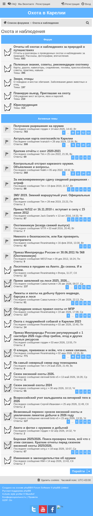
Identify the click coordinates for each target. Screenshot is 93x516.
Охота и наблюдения (23, 31)
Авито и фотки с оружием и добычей (41, 427)
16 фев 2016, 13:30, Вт (71, 243)
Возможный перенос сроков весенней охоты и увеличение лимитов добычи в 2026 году (48, 413)
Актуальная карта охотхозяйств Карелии (43, 138)
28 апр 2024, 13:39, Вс (65, 141)
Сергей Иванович (50, 404)
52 (83, 132)
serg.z (43, 388)
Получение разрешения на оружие (39, 126)
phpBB (27, 487)
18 (73, 145)
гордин (44, 129)
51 (78, 132)
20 (83, 145)
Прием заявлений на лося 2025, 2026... (42, 280)
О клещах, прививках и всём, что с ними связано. (50, 350)
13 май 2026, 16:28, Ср (74, 377)
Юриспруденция (25, 105)
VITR (43, 228)
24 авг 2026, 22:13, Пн (70, 299)
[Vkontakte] (34, 509)
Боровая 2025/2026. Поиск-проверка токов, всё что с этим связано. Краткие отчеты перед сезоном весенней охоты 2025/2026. (52, 442)
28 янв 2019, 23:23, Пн (60, 201)
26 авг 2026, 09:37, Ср (70, 283)
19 (78, 145)
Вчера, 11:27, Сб (67, 273)
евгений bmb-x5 (49, 377)
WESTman (46, 258)
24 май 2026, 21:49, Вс (60, 365)
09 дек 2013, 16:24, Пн (67, 258)
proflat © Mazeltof (25, 494)
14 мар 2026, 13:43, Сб (60, 461)
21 (88, 145)
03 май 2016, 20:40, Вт (61, 228)
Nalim (43, 170)
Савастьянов (48, 283)
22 (73, 173)
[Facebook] (52, 509)
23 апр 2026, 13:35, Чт (73, 418)
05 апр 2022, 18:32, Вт (61, 170)
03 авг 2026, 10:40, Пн (70, 324)
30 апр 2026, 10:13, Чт (62, 388)
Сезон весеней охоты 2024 (33, 385)
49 (73, 356)
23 (78, 173)
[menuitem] (11, 4)
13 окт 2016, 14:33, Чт (70, 215)
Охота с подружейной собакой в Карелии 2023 (47, 321)
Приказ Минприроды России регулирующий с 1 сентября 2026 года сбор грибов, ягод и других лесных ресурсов (48, 336)
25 (88, 173)
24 (83, 173)
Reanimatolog (47, 243)
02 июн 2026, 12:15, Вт (71, 353)
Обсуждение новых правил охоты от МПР (44, 309)
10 (88, 287)
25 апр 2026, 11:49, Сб (75, 404)
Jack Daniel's (47, 215)
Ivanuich (45, 141)
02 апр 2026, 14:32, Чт (63, 430)
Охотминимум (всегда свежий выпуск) (42, 225)
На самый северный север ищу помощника (45, 362)
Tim (42, 154)
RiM (42, 461)
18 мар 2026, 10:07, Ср (63, 448)
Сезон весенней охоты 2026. (34, 374)
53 (88, 132)
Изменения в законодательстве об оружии (45, 458)
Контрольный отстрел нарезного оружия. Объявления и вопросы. (44, 165)
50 (73, 132)
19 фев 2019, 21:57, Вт (60, 186)
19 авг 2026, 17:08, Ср (70, 312)
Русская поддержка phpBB (16, 491)
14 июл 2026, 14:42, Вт (63, 129)
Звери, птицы (23, 79)
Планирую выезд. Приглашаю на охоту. (42, 93)
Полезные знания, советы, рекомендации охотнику (51, 64)
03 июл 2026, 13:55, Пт (64, 342)
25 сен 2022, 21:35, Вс (59, 154)
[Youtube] (43, 509)
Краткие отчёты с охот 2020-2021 (37, 151)
